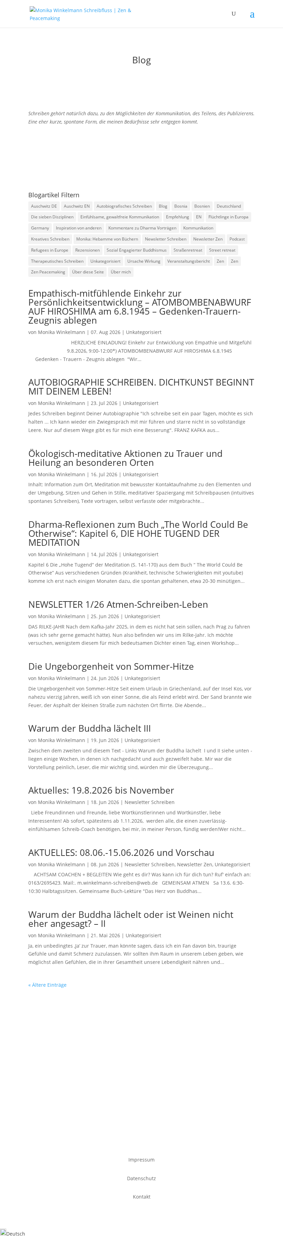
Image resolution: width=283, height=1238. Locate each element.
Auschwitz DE (44, 206)
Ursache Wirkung (143, 261)
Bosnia (180, 206)
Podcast (237, 239)
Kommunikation (198, 228)
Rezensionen (87, 250)
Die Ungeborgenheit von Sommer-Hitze (111, 666)
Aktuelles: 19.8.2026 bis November (101, 790)
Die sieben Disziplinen (52, 217)
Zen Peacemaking (48, 272)
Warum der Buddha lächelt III (89, 728)
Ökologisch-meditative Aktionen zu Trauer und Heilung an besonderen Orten (125, 458)
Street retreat (222, 250)
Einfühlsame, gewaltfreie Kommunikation (119, 217)
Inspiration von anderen (78, 228)
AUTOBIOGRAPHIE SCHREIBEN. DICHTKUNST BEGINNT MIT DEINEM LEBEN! (141, 386)
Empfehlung (177, 217)
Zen (220, 261)
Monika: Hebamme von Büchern (107, 239)
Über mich (121, 272)
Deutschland (229, 206)
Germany (40, 228)
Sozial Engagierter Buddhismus (137, 250)
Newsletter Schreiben (165, 239)
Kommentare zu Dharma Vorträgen (142, 228)
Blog (163, 206)
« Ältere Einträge (47, 985)
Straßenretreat (188, 250)
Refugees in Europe (49, 250)
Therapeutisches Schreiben (57, 261)
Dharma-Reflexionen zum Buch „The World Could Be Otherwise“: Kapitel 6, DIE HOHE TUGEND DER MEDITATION (138, 533)
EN (199, 217)
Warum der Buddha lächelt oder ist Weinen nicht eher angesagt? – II (130, 919)
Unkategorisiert (105, 261)
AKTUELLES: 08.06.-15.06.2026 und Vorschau (121, 852)
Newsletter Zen (208, 239)
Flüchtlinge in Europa (228, 217)
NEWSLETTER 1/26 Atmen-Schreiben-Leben (118, 604)
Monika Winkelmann (61, 332)
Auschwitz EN (77, 206)
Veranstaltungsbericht (188, 261)
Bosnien (202, 206)
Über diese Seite (88, 272)
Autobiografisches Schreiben (124, 206)
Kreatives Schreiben (50, 239)
